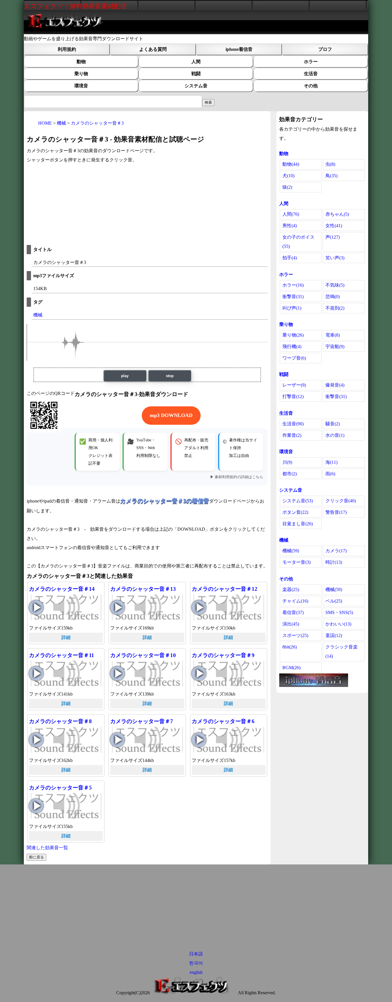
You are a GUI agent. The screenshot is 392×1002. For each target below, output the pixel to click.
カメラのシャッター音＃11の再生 (36, 673)
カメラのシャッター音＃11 (61, 655)
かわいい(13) (338, 623)
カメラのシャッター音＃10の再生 (117, 673)
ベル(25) (333, 601)
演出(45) (290, 623)
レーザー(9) (294, 385)
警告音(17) (336, 512)
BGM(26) (291, 667)
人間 (196, 61)
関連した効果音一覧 (47, 847)
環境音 (81, 85)
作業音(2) (291, 435)
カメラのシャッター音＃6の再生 (199, 740)
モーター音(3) (296, 562)
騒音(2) (332, 423)
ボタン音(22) (295, 512)
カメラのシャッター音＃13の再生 (117, 607)
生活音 (311, 73)
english (196, 972)
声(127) (332, 237)
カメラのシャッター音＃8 (60, 721)
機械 (37, 314)
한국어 (196, 963)
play (125, 376)
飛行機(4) (291, 346)
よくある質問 (153, 49)
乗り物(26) (293, 335)
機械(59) (290, 550)
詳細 (66, 637)
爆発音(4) (334, 385)
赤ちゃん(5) (337, 214)
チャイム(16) (295, 601)
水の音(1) (334, 435)
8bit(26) (289, 646)
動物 (81, 61)
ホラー (311, 61)
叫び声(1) (291, 308)
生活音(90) (293, 423)
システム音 (196, 85)
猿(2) (287, 187)
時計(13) (333, 562)
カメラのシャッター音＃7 (141, 721)
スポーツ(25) (295, 635)
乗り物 (81, 73)
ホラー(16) (293, 285)
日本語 (196, 953)
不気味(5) (334, 285)
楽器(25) (290, 589)
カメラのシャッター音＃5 (60, 788)
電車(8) (332, 335)
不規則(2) (334, 308)
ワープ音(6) (294, 358)
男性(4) (289, 225)
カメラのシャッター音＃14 (62, 589)
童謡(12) (333, 635)
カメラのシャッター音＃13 (143, 589)
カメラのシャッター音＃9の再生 (199, 673)
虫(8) (330, 164)
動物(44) (290, 164)
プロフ (325, 49)
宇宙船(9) (334, 346)
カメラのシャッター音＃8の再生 (36, 740)
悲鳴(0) (332, 296)
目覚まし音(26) (297, 523)
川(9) (287, 462)
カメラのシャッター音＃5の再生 (36, 806)
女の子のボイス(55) (298, 242)
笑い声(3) (334, 257)
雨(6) (330, 473)
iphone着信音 (239, 49)
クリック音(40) (340, 500)
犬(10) (288, 175)
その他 (311, 85)
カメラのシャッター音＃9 (223, 655)
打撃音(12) (293, 396)
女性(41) (333, 225)
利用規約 (67, 49)
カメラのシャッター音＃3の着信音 (164, 500)
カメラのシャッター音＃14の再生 (36, 607)
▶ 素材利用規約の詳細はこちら (236, 477)
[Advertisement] (147, 205)
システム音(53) (297, 500)
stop (170, 376)
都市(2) (289, 473)
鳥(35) (331, 175)
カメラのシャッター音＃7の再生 (117, 740)
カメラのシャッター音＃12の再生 (199, 607)
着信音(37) (293, 612)
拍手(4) (289, 257)
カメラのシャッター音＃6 (223, 721)
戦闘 (196, 73)
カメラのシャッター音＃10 (143, 655)
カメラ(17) (336, 550)
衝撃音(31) (293, 296)
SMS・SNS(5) (339, 612)
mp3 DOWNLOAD (171, 415)
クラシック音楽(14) (341, 651)
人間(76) (290, 214)
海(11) (331, 462)
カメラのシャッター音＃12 (224, 589)
